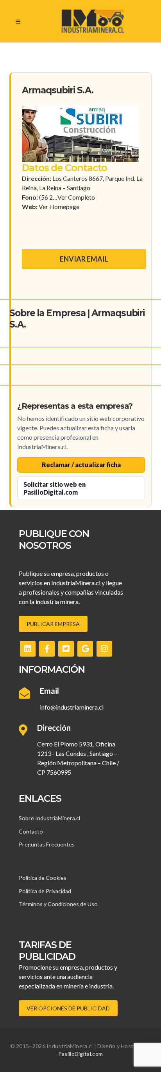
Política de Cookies (42, 877)
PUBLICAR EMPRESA (53, 624)
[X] (66, 649)
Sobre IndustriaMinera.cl (49, 818)
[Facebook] (47, 649)
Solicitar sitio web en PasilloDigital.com (54, 488)
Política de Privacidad (45, 891)
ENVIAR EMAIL (84, 259)
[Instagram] (104, 649)
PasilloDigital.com (80, 1053)
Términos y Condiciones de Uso (58, 904)
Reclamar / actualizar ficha (81, 464)
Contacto (31, 831)
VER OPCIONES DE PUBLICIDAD (68, 1008)
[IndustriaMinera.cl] (92, 21)
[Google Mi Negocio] (85, 649)
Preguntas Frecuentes (47, 844)
